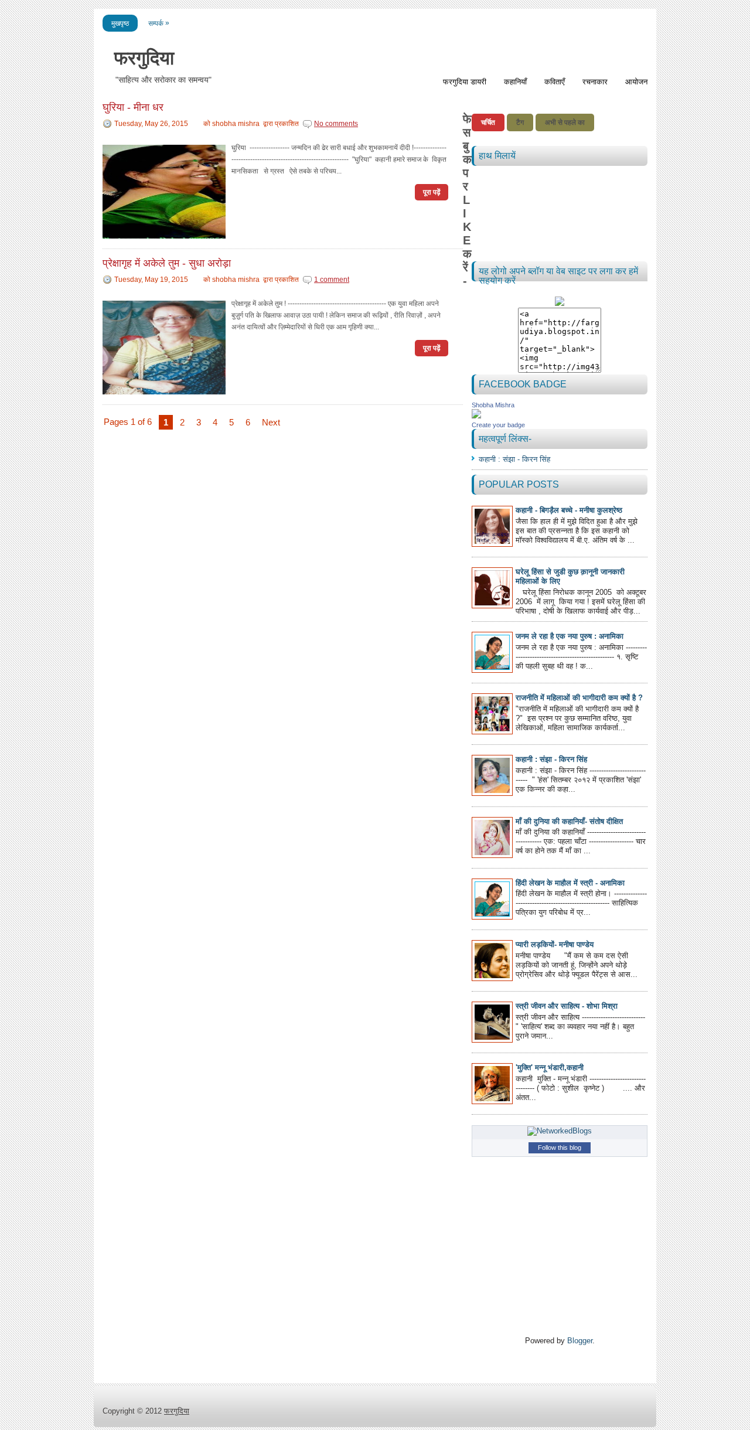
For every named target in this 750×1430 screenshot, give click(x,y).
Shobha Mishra (493, 404)
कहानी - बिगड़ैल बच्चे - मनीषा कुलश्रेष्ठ (569, 510)
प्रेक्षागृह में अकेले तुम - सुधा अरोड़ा (167, 263)
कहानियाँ (515, 81)
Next (271, 422)
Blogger (579, 1340)
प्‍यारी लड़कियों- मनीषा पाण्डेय (555, 944)
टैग (520, 122)
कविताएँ (554, 81)
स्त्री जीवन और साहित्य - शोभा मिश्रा (567, 1006)
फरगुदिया (144, 58)
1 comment (331, 279)
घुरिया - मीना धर (133, 107)
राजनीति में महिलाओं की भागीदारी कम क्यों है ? (579, 697)
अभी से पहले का (565, 122)
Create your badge (498, 424)
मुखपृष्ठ (120, 23)
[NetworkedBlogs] (559, 1130)
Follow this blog (559, 1147)
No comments (336, 124)
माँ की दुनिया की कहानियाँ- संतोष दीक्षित (569, 821)
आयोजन (636, 81)
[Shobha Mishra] (476, 415)
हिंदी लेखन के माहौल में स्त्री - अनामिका (570, 883)
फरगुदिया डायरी (464, 81)
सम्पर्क (158, 23)
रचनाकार (595, 81)
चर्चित (488, 122)
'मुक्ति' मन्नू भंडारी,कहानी (550, 1067)
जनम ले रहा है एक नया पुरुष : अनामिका (569, 636)
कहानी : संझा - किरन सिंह (514, 459)
